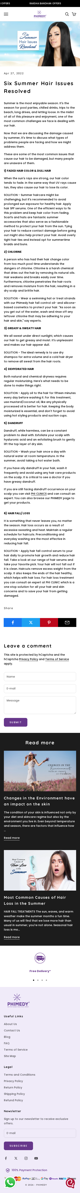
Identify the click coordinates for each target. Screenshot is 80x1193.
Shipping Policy (14, 1094)
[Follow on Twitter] (16, 1158)
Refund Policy (13, 1100)
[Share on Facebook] (13, 622)
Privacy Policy (28, 659)
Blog (7, 1037)
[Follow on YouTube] (36, 1158)
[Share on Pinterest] (49, 622)
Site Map (10, 1056)
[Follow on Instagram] (26, 1158)
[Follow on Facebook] (6, 1158)
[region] (40, 962)
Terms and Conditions (19, 1075)
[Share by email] (67, 622)
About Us (10, 1024)
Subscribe (18, 1146)
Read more (12, 838)
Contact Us (12, 1030)
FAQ (7, 1043)
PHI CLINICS (39, 494)
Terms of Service (57, 659)
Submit (16, 722)
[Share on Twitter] (31, 622)
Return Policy (13, 1087)
